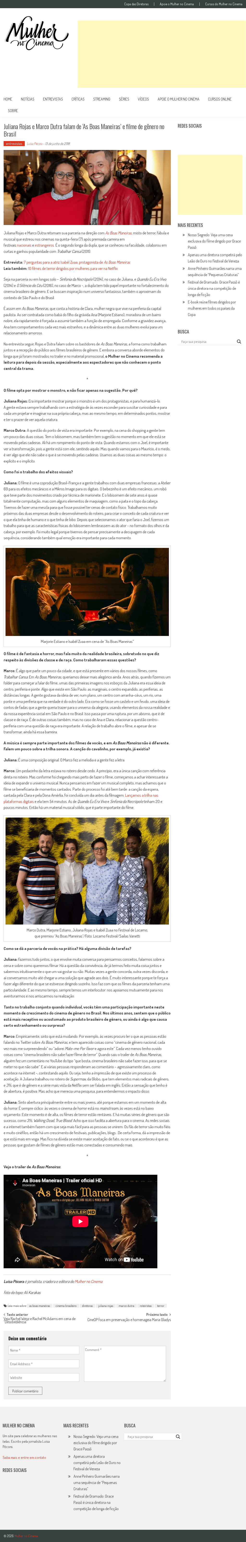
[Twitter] (18, 1485)
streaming (101, 99)
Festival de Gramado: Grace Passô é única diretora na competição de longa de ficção (214, 288)
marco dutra (126, 1306)
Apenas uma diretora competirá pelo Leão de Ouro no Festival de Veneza (97, 1462)
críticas (78, 99)
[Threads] (235, 137)
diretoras (87, 1306)
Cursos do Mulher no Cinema (223, 4)
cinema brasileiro (66, 1306)
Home (8, 99)
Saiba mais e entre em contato (24, 1457)
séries (124, 99)
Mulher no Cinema (88, 1281)
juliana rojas (105, 1306)
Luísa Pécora (34, 144)
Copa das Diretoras (136, 4)
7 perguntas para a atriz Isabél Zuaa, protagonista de (77, 262)
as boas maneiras (39, 1306)
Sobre (13, 110)
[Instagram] (183, 137)
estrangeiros (44, 245)
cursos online (220, 99)
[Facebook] (225, 137)
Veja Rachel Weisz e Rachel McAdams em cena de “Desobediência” (39, 1320)
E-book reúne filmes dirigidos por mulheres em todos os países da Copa (212, 308)
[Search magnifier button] (239, 341)
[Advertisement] (162, 54)
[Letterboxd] (193, 137)
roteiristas (146, 1306)
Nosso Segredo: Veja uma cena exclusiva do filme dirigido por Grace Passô (214, 241)
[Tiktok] (204, 137)
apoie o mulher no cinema (178, 99)
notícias (27, 99)
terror (160, 1306)
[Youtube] (214, 137)
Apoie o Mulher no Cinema (177, 4)
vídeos (143, 99)
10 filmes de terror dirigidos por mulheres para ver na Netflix (73, 268)
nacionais (24, 245)
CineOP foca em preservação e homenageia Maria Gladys (129, 1320)
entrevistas (53, 99)
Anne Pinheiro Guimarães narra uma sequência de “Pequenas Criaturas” (97, 1482)
